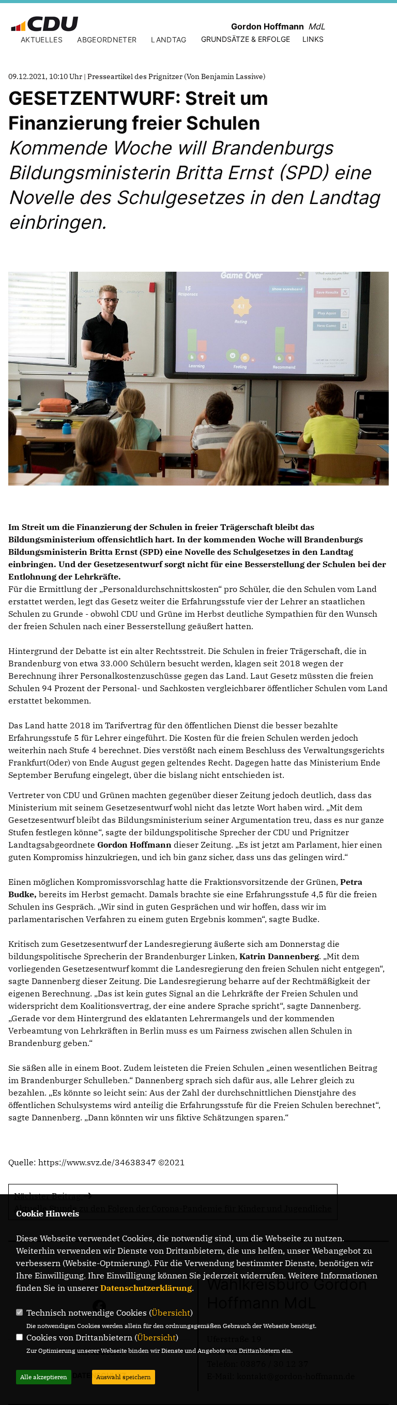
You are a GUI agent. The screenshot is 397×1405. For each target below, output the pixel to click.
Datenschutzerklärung (146, 1288)
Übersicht (170, 1312)
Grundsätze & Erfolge (245, 39)
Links (313, 39)
